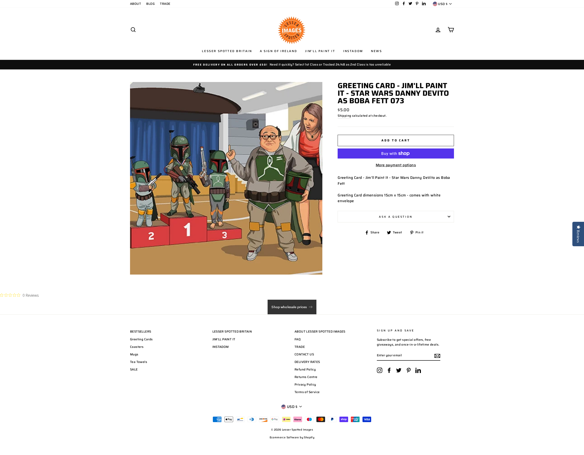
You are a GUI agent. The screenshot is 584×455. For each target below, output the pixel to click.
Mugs (134, 354)
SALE (134, 369)
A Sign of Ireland (278, 51)
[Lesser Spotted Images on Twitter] (399, 370)
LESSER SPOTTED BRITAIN (232, 331)
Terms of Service (307, 392)
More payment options (396, 165)
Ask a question (395, 216)
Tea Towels (138, 362)
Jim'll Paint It (320, 51)
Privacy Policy (305, 384)
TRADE (165, 3)
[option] (292, 64)
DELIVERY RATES (307, 362)
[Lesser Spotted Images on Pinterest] (408, 370)
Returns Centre (306, 377)
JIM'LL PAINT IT (223, 339)
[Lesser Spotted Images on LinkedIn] (418, 370)
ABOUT (135, 3)
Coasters (136, 346)
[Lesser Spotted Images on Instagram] (379, 370)
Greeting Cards (141, 339)
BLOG (150, 3)
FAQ (298, 339)
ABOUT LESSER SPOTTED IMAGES (320, 331)
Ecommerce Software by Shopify (292, 437)
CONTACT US (304, 354)
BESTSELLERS (140, 331)
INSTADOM (220, 346)
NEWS (376, 51)
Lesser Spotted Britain (227, 51)
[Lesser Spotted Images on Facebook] (389, 370)
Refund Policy (305, 369)
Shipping (344, 115)
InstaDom (353, 51)
